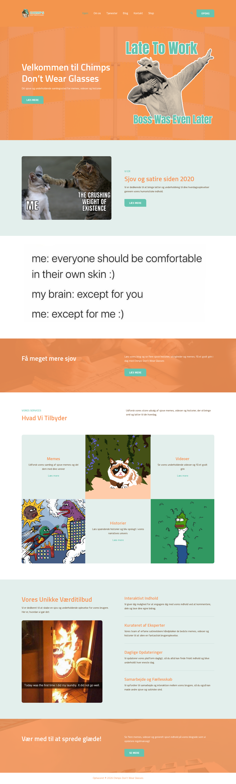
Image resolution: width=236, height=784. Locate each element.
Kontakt (138, 13)
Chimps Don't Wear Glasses (54, 13)
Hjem (85, 13)
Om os (97, 13)
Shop (151, 13)
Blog (125, 13)
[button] (191, 13)
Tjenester (111, 13)
